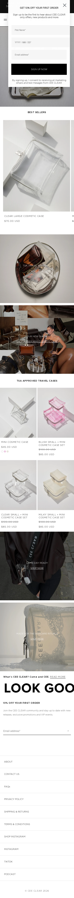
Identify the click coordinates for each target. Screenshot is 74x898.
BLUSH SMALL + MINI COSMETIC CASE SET (52, 443)
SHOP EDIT (37, 271)
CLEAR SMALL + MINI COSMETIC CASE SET (14, 516)
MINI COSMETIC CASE (14, 442)
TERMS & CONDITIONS (17, 824)
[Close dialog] (64, 5)
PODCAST (10, 874)
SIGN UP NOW (39, 69)
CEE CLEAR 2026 (38, 891)
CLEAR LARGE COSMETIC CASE (24, 216)
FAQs (7, 787)
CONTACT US (11, 774)
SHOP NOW (37, 568)
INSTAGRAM (11, 849)
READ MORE (57, 677)
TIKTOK (8, 862)
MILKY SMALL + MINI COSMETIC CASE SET (52, 516)
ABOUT (8, 762)
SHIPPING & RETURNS (16, 812)
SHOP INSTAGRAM (14, 837)
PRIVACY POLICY (14, 799)
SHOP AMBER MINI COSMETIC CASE (37, 341)
